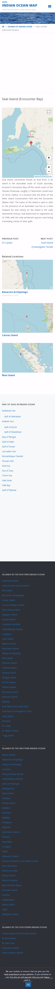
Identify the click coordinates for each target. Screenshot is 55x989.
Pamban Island (9, 667)
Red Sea (6, 465)
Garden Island (8, 619)
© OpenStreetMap (47, 176)
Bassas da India (9, 870)
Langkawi (6, 634)
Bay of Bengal (9, 437)
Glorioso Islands (9, 880)
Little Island (7, 638)
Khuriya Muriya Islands (12, 774)
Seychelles (7, 841)
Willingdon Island (10, 914)
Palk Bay (6, 485)
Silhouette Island (10, 856)
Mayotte (6, 827)
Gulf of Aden (8, 441)
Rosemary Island (10, 692)
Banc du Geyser (9, 865)
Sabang (5, 701)
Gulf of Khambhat (12, 432)
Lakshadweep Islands (12, 629)
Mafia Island (8, 793)
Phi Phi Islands (9, 682)
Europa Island (8, 875)
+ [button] (49, 167)
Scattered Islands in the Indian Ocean (20, 861)
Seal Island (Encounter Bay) (15, 706)
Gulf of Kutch (10, 427)
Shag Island (7, 716)
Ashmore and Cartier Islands (15, 585)
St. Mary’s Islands (10, 730)
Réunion (6, 836)
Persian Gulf (7, 461)
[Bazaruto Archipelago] (27, 274)
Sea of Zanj (7, 470)
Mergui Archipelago (11, 653)
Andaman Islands (10, 580)
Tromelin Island (9, 890)
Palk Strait (7, 480)
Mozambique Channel (12, 456)
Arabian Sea (7, 421)
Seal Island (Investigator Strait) (17, 711)
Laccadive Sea (9, 451)
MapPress (37, 176)
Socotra (6, 895)
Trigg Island (8, 735)
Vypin (4, 909)
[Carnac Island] (27, 318)
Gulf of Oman (8, 446)
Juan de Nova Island (11, 885)
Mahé (4, 851)
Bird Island (7, 590)
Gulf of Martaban (12, 416)
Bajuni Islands (8, 754)
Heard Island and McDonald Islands (19, 933)
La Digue (6, 846)
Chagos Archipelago (11, 764)
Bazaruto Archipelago (15, 292)
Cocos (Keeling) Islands (13, 605)
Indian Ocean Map (19, 5)
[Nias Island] (27, 358)
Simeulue (6, 721)
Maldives (6, 808)
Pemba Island (8, 803)
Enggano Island (9, 614)
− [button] (49, 171)
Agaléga (6, 817)
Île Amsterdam (9, 938)
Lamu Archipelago (11, 783)
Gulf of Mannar (9, 490)
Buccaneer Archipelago (13, 595)
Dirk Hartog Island (11, 609)
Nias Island (8, 375)
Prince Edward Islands (12, 952)
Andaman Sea (8, 410)
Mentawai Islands (10, 648)
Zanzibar (6, 798)
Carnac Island (10, 335)
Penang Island (9, 672)
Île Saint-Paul (8, 943)
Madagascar (8, 788)
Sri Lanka (6, 725)
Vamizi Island (8, 904)
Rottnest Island (9, 696)
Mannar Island (9, 643)
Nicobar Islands (9, 663)
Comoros (6, 769)
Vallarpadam (8, 899)
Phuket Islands (9, 687)
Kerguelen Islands (10, 948)
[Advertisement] (27, 64)
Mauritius (6, 812)
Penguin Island (9, 677)
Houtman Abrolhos (11, 624)
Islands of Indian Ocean (20, 26)
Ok (28, 984)
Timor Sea (7, 475)
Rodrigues (7, 822)
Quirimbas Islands (10, 832)
